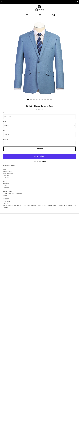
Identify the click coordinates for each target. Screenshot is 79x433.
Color (4, 113)
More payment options (40, 161)
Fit (4, 130)
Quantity (5, 139)
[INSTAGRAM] (77, 1)
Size (4, 121)
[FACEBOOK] (75, 1)
